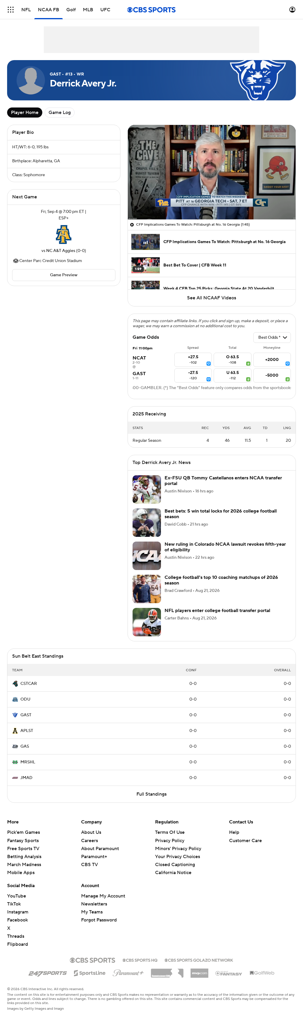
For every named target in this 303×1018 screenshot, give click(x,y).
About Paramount (100, 849)
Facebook (17, 920)
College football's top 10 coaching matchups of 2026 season (221, 580)
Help (234, 832)
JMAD (26, 778)
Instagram (17, 912)
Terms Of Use (170, 832)
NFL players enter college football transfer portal (217, 611)
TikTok (14, 904)
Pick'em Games (23, 832)
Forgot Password (99, 920)
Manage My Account (103, 896)
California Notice (173, 867)
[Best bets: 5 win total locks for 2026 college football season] (147, 522)
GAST (25, 715)
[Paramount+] (128, 972)
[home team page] (63, 234)
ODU (25, 699)
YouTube (16, 896)
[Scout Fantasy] (229, 973)
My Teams (92, 912)
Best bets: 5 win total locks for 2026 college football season (221, 514)
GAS (24, 746)
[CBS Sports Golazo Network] (199, 960)
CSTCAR (28, 683)
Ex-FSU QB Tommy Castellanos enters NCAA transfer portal (223, 480)
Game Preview (64, 275)
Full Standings (151, 794)
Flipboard (17, 944)
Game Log (60, 112)
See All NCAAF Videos (211, 298)
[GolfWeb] (262, 973)
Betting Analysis (24, 857)
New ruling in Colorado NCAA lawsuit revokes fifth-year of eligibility (225, 547)
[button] (11, 9)
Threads (15, 936)
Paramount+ (94, 857)
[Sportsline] (90, 972)
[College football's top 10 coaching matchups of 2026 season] (147, 589)
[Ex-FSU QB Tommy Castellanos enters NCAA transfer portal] (147, 489)
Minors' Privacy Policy (178, 849)
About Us (91, 832)
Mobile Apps (21, 873)
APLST (26, 730)
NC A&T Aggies (60, 250)
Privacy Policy (169, 841)
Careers (89, 841)
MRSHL (27, 762)
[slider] (211, 202)
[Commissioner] (167, 971)
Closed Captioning (175, 859)
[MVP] (199, 971)
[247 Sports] (47, 972)
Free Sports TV (23, 849)
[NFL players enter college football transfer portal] (147, 622)
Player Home (24, 112)
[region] (212, 172)
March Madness (24, 865)
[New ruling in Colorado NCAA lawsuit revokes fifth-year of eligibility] (147, 556)
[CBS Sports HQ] (140, 960)
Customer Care (245, 841)
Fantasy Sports (23, 841)
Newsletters (94, 904)
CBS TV (89, 865)
